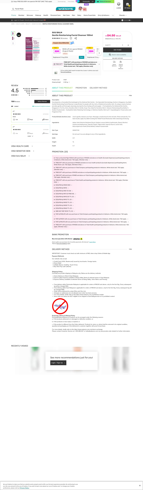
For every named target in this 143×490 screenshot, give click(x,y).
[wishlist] (70, 38)
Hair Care (66, 15)
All (12, 106)
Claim (81, 57)
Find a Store (71, 1)
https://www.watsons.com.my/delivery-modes (90, 294)
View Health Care (20, 146)
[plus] (128, 45)
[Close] (140, 485)
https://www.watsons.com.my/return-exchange (88, 329)
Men (73, 15)
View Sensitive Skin (21, 151)
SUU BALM (57, 32)
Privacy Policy (24, 488)
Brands (122, 15)
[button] (127, 5)
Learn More (92, 242)
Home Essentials (90, 15)
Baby (79, 15)
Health (45, 15)
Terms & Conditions (66, 72)
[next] (113, 15)
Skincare (30, 15)
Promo (13, 15)
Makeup (38, 15)
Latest (16, 106)
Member (21, 15)
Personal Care (55, 15)
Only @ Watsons (103, 15)
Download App (62, 1)
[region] (71, 485)
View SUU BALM (18, 156)
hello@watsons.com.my (93, 331)
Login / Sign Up (57, 363)
